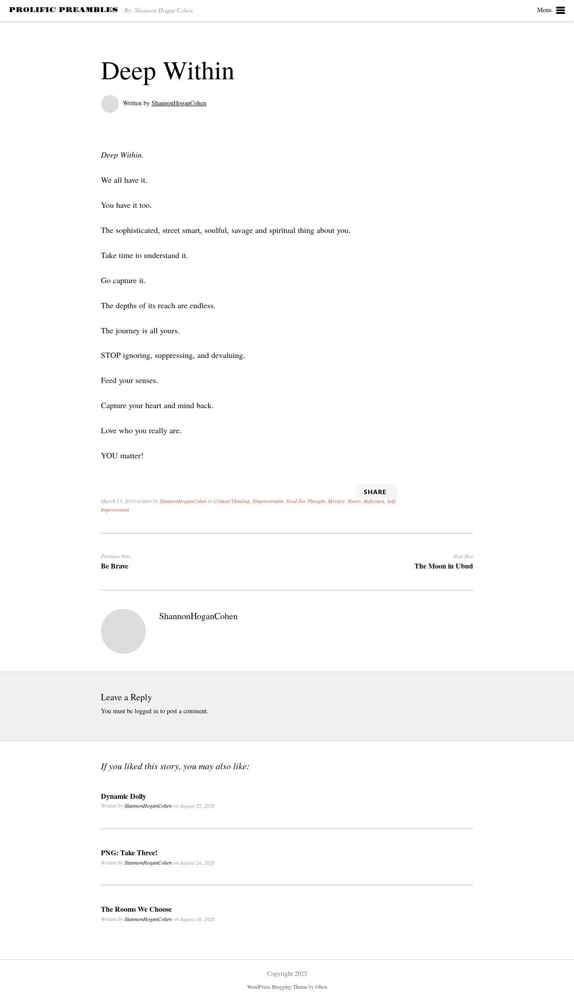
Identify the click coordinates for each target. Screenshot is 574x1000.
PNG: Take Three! (129, 852)
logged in (146, 711)
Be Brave (114, 565)
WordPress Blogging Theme (277, 986)
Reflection (374, 500)
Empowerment (267, 500)
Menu (544, 9)
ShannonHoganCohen (179, 103)
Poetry (354, 500)
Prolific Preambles (63, 9)
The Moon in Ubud (443, 565)
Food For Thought (305, 500)
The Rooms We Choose (136, 909)
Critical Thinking (231, 500)
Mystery (336, 500)
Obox (321, 986)
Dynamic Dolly (123, 796)
